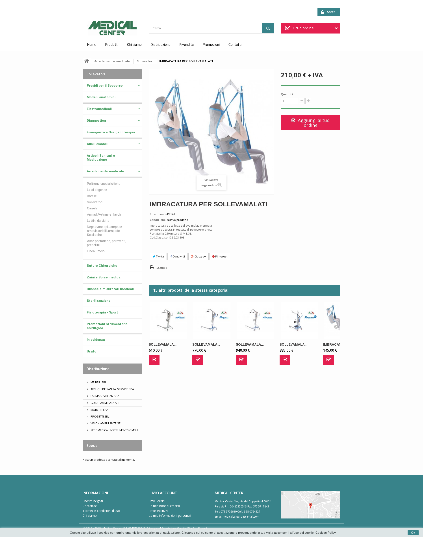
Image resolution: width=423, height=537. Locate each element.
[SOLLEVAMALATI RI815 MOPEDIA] (212, 320)
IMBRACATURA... (337, 344)
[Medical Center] (112, 28)
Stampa (161, 268)
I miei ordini (157, 501)
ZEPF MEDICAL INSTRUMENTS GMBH (114, 430)
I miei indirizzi (158, 511)
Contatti (234, 45)
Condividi (178, 256)
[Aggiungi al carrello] (154, 360)
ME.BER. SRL (98, 382)
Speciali (93, 445)
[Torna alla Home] (87, 60)
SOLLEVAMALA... (162, 344)
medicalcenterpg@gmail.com (241, 516)
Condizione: (158, 220)
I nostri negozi (93, 501)
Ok (413, 532)
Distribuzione (160, 45)
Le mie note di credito (164, 506)
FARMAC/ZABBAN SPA (104, 396)
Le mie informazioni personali (170, 515)
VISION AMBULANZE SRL (106, 423)
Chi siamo (134, 45)
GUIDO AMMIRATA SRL (105, 403)
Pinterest (221, 256)
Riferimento (158, 214)
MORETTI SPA (99, 410)
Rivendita (186, 45)
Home (91, 45)
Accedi (331, 12)
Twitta (159, 256)
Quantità (287, 94)
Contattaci (90, 506)
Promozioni (211, 45)
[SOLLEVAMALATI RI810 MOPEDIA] (255, 320)
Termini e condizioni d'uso (101, 511)
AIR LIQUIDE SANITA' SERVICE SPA (112, 389)
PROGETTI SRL (99, 416)
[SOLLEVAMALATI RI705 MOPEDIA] (168, 320)
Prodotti (111, 45)
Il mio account (163, 492)
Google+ (200, 256)
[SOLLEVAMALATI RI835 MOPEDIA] (299, 320)
